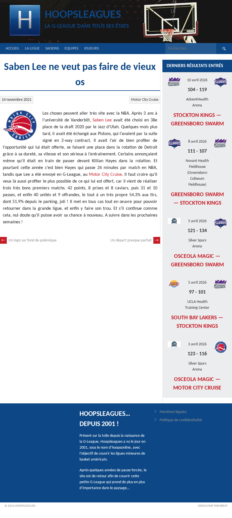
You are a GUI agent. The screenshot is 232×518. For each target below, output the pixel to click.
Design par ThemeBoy (212, 506)
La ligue (32, 48)
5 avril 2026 (197, 221)
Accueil (12, 48)
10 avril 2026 (197, 80)
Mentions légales (173, 412)
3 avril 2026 (197, 344)
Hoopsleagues (83, 15)
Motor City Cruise (144, 100)
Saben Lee (102, 120)
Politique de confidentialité (181, 420)
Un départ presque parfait (134, 240)
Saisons (52, 48)
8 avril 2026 (197, 142)
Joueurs (91, 48)
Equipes (71, 48)
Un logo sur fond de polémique (29, 240)
